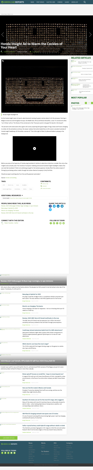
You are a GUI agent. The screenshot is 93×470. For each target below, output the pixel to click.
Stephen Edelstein (26, 338)
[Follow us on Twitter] (54, 223)
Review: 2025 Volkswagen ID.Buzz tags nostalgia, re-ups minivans (19, 206)
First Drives (40, 2)
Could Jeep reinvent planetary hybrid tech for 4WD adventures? (42, 330)
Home (2, 14)
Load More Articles (8, 438)
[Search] (88, 2)
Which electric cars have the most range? (35, 344)
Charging (31, 446)
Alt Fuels (31, 458)
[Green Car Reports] (12, 2)
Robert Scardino (9, 52)
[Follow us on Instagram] (57, 223)
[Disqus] (34, 251)
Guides (67, 2)
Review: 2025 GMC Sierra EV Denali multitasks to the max (17, 213)
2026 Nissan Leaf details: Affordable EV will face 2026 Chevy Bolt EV (28, 360)
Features (31, 462)
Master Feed (57, 448)
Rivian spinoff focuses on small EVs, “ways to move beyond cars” (43, 374)
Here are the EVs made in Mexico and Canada (36, 388)
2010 (4, 185)
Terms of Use (69, 452)
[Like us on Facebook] (51, 223)
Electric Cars (51, 2)
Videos (43, 448)
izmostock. (57, 465)
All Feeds (56, 446)
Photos (43, 446)
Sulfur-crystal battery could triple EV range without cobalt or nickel (43, 425)
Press (67, 450)
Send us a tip (45, 184)
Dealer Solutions (45, 454)
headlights (24, 185)
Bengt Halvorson (5, 283)
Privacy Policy (69, 458)
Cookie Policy (69, 456)
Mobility (31, 448)
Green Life (74, 2)
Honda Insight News (7, 189)
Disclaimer (68, 454)
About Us (68, 446)
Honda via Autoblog (11, 177)
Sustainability (32, 450)
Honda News (17, 189)
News (32, 2)
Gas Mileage (32, 452)
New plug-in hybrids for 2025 (9, 208)
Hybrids (59, 2)
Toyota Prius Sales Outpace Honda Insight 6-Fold (17, 198)
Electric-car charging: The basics (10, 210)
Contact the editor (46, 188)
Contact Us (69, 448)
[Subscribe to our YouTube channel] (60, 223)
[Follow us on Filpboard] (63, 223)
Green (17, 185)
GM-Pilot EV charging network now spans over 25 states (40, 413)
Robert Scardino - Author (11, 223)
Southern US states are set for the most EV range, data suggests (43, 399)
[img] (50, 206)
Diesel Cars (31, 460)
